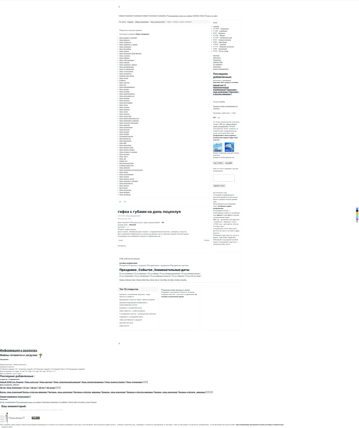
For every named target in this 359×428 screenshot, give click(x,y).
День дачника (124, 109)
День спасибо (124, 62)
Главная (121, 16)
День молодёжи (125, 145)
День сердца (124, 51)
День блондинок (125, 141)
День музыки (124, 132)
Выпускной (123, 188)
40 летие (50, 388)
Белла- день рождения (11, 392)
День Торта (123, 105)
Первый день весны (126, 76)
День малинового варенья (129, 121)
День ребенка (124, 58)
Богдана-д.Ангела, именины (87, 392)
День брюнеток (125, 138)
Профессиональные (172, 273)
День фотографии (125, 103)
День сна (122, 85)
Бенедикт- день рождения (225, 91)
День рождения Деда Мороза (130, 53)
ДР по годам (223, 51)
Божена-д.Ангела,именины (140, 392)
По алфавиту (218, 64)
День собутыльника (126, 60)
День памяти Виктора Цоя (129, 118)
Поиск (202, 16)
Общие (222, 35)
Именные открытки (227, 46)
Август (157, 280)
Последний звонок (126, 136)
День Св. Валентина (126, 69)
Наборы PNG (218, 62)
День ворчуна (124, 130)
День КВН (122, 143)
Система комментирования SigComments (10, 410)
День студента (124, 56)
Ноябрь (177, 280)
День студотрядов (126, 71)
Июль (152, 280)
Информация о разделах (18, 350)
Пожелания (138, 16)
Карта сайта (73, 402)
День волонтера (125, 190)
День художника (134, 382)
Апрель (139, 280)
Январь (122, 280)
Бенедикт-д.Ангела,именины (226, 93)
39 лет (42, 388)
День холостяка (125, 116)
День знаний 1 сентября (128, 38)
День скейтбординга (127, 94)
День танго (123, 156)
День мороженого (126, 183)
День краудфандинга (127, 87)
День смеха (123, 172)
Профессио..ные (226, 38)
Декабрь (183, 280)
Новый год (123, 161)
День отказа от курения (128, 152)
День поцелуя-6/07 (133, 216)
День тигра (123, 112)
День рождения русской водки (131, 170)
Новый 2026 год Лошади (11, 382)
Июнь (148, 280)
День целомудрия (126, 127)
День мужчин (124, 154)
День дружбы (124, 91)
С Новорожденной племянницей (221, 87)
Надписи (196, 16)
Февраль (128, 280)
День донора (124, 177)
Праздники (129, 16)
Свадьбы (181, 276)
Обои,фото (217, 58)
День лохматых (125, 194)
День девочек (124, 125)
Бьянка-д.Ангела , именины (192, 392)
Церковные (223, 42)
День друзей (124, 89)
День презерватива (126, 67)
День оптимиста (125, 74)
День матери (46, 382)
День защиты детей (126, 179)
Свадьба (223, 44)
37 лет (26, 388)
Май (143, 280)
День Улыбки (124, 134)
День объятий (124, 168)
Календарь (153, 16)
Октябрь (171, 280)
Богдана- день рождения (60, 392)
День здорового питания (128, 181)
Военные (221, 33)
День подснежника (126, 174)
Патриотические (225, 40)
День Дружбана (125, 49)
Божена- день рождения (113, 392)
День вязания (124, 98)
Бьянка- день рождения (165, 392)
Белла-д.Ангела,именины (35, 392)
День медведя (124, 192)
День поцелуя (124, 100)
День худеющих (125, 47)
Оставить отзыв (84, 402)
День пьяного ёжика (127, 150)
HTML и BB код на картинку (129, 258)
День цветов (124, 186)
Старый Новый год (126, 165)
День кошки (123, 78)
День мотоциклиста (126, 96)
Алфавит (145, 16)
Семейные (223, 31)
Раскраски (217, 60)
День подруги (124, 114)
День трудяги (124, 107)
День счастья (124, 83)
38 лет (34, 388)
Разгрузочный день (126, 163)
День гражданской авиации (67, 382)
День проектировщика (93, 382)
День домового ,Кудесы (128, 65)
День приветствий (126, 147)
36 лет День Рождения (11, 388)
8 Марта (122, 80)
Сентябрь (163, 280)
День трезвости (125, 42)
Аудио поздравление (221, 69)
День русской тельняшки (128, 123)
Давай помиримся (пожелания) (15, 397)
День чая (122, 159)
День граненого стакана (128, 44)
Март (134, 280)
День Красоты (124, 40)
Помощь (93, 402)
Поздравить (162, 16)
